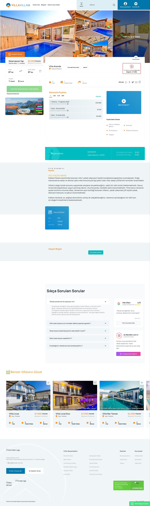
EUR (58, 96)
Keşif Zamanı (123, 459)
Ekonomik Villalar (68, 456)
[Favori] (48, 383)
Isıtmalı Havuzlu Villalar (95, 474)
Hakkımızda (138, 463)
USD (54, 96)
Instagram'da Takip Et (129, 354)
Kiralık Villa (36, 5)
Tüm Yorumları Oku (128, 323)
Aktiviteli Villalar (93, 470)
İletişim (122, 463)
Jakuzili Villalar (93, 463)
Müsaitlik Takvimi (16, 54)
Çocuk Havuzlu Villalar (70, 463)
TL (50, 96)
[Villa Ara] (114, 5)
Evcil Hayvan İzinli (94, 467)
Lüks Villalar (67, 474)
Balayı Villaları (67, 459)
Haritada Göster (96, 252)
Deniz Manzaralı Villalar (95, 459)
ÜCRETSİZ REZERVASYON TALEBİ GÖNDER (24, 89)
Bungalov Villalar (68, 470)
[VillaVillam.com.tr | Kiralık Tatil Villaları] (18, 5)
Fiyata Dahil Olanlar (113, 119)
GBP (63, 96)
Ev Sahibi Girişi (35, 471)
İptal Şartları (92, 152)
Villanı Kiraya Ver (15, 471)
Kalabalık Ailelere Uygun (70, 467)
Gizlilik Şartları (139, 456)
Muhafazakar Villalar (95, 456)
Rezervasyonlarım (125, 456)
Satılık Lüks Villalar (54, 5)
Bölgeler (43, 5)
